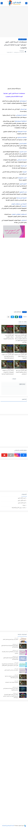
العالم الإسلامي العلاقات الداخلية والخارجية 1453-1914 (11, 677)
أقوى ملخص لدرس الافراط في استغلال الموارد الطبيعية (20, 356)
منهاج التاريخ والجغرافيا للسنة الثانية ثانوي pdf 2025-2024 (9, 646)
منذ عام (16, 638)
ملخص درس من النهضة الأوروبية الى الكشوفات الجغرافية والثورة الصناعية (8, 372)
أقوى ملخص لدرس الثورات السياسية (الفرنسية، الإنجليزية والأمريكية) (7, 356)
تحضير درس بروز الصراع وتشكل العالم (10, 639)
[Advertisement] (14, 22)
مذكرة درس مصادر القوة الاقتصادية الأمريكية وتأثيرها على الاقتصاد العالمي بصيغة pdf (10, 696)
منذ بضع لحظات (23, 333)
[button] (20, 317)
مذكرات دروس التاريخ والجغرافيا (19, 507)
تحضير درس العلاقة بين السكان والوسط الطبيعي (10, 652)
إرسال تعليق (22, 384)
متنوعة (24, 505)
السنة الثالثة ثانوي (22, 498)
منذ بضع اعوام (15, 644)
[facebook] (24, 455)
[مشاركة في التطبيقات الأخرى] (8, 317)
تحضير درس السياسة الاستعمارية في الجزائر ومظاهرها (10, 689)
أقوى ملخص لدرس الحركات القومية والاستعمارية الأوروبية (9, 337)
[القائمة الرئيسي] (26, 3)
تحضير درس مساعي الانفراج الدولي (11, 670)
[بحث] (2, 3)
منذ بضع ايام (15, 693)
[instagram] (17, 455)
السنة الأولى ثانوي (22, 39)
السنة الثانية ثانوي (22, 502)
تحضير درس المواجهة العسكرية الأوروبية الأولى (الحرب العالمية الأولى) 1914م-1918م (10, 665)
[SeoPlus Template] (25, 826)
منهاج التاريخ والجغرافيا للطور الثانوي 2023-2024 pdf (10, 658)
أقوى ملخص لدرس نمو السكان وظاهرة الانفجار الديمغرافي (21, 372)
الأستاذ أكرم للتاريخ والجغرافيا (8, 825)
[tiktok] (11, 455)
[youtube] (4, 455)
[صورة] (23, 640)
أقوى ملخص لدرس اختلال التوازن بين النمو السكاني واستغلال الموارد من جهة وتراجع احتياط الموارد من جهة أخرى (21, 339)
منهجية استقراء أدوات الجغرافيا (11, 682)
